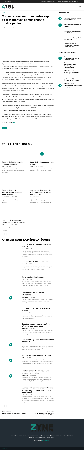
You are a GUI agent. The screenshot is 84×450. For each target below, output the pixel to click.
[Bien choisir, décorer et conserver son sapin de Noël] (14, 212)
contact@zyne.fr (46, 440)
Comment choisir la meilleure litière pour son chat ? (72, 18)
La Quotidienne (25, 344)
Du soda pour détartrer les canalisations (71, 73)
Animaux (4, 12)
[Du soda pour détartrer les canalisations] (60, 72)
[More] (30, 136)
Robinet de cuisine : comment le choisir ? (14, 413)
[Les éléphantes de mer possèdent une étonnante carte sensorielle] (60, 44)
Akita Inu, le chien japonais (33, 277)
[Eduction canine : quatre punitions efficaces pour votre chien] (11, 329)
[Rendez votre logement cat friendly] (11, 360)
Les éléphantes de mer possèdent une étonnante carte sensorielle (71, 45)
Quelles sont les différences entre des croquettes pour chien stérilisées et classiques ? (37, 390)
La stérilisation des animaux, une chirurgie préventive (35, 372)
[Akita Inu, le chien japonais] (11, 282)
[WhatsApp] (26, 136)
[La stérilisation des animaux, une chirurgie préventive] (11, 376)
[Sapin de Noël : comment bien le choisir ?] (42, 154)
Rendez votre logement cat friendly (36, 355)
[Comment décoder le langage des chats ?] (60, 25)
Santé (65, 56)
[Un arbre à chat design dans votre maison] (11, 313)
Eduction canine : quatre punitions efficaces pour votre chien (36, 325)
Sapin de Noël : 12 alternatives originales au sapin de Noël (12, 192)
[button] (80, 7)
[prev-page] (3, 234)
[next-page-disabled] (5, 234)
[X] (18, 136)
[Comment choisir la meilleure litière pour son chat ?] (60, 18)
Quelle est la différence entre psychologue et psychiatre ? (72, 79)
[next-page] (5, 406)
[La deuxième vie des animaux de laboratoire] (11, 298)
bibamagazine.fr (6, 196)
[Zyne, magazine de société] (8, 7)
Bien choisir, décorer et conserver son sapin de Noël (13, 221)
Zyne (5, 27)
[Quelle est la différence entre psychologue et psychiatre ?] (60, 78)
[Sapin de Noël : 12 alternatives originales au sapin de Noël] (14, 182)
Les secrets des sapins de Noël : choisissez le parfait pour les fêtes (40, 192)
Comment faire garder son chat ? (35, 261)
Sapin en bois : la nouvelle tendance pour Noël (12, 163)
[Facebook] (14, 136)
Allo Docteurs (25, 297)
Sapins (4, 128)
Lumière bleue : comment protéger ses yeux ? (71, 58)
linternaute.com (6, 224)
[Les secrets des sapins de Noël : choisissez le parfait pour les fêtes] (42, 182)
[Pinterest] (22, 136)
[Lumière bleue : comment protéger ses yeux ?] (60, 58)
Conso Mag (32, 166)
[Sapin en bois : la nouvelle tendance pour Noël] (14, 154)
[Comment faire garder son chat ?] (11, 266)
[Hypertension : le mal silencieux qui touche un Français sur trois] (60, 64)
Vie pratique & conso (69, 70)
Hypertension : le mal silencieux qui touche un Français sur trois (71, 66)
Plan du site (5, 448)
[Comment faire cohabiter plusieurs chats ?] (11, 249)
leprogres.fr (25, 328)
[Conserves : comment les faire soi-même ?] (60, 85)
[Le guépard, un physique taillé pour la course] (60, 38)
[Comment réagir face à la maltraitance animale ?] (11, 345)
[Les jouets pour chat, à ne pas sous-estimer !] (60, 31)
